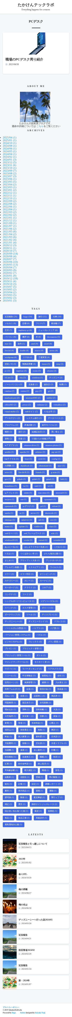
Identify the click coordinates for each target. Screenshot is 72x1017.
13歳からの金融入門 (42, 439)
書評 (26, 337)
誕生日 (48, 384)
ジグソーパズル (49, 601)
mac (8, 344)
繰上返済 (43, 764)
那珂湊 (9, 797)
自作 (21, 344)
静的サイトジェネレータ (44, 804)
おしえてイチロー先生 (36, 547)
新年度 (40, 737)
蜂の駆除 (55, 777)
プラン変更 (54, 642)
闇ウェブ (57, 797)
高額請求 (41, 818)
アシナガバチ (53, 560)
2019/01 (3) (9, 300)
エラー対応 (27, 574)
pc (7, 371)
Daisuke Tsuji (40, 1013)
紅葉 (8, 764)
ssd (41, 520)
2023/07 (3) (9, 176)
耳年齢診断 (11, 770)
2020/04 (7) (9, 267)
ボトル (41, 655)
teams (9, 527)
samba (9, 513)
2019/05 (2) (9, 289)
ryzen (37, 371)
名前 (24, 696)
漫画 (24, 750)
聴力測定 (30, 770)
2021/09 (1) (9, 223)
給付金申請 (25, 764)
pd (43, 506)
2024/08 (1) (9, 145)
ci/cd (41, 459)
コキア (46, 588)
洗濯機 (9, 750)
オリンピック (47, 574)
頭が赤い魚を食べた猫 (16, 811)
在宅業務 (45, 703)
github (21, 479)
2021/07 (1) (9, 225)
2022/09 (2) (9, 201)
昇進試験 (30, 425)
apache (24, 452)
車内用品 (24, 791)
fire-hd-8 (23, 472)
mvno (54, 351)
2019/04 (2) (9, 292)
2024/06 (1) (9, 148)
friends (40, 472)
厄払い (9, 696)
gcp (38, 391)
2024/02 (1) (9, 156)
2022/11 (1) (9, 195)
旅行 (42, 317)
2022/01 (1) (9, 217)
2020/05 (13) (10, 264)
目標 (26, 323)
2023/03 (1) (9, 187)
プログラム (11, 425)
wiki (54, 533)
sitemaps (10, 520)
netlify (51, 398)
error (8, 472)
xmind (43, 540)
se (22, 513)
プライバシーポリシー (11, 1007)
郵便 (24, 797)
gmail (50, 479)
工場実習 (44, 357)
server (35, 513)
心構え (54, 723)
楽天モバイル (49, 425)
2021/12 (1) (9, 220)
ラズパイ (10, 669)
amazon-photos (53, 445)
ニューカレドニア (48, 330)
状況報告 (10, 757)
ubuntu (51, 371)
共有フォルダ (12, 689)
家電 (8, 723)
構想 (8, 432)
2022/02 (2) (9, 214)
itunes (46, 364)
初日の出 (45, 689)
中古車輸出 (29, 676)
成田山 (9, 730)
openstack (50, 499)
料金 (8, 737)
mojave (9, 499)
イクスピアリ (36, 567)
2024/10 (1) (9, 143)
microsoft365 (33, 398)
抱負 (41, 730)
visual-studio (12, 412)
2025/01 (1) (9, 140)
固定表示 (28, 703)
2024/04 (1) (9, 154)
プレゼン (10, 649)
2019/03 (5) (9, 295)
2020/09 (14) (10, 253)
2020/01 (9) (9, 275)
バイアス (38, 628)
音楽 (21, 439)
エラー (9, 574)
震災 (21, 804)
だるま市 (49, 412)
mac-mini (43, 493)
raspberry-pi (25, 330)
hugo (27, 317)
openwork (11, 506)
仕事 (57, 317)
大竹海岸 (10, 716)
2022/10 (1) (9, 198)
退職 (39, 791)
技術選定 (26, 730)
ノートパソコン (13, 384)
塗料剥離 (41, 710)
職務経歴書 (29, 364)
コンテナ (10, 594)
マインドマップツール (16, 662)
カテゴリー (11, 581)
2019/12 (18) (10, 278)
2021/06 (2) (9, 228)
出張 (30, 689)
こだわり (59, 547)
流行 (21, 432)
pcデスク (28, 506)
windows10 (11, 540)
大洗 (57, 710)
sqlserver (26, 520)
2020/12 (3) (9, 245)
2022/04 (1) (9, 209)
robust (56, 506)
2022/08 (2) (9, 203)
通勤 (52, 791)
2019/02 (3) (9, 297)
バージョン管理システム (17, 635)
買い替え (57, 432)
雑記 (8, 804)
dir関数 (9, 466)
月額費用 (10, 743)
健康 (45, 682)
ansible (9, 452)
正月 (8, 330)
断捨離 (56, 323)
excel (48, 344)
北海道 (33, 384)
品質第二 (39, 696)
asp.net (56, 452)
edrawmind (45, 466)
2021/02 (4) (9, 239)
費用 (8, 791)
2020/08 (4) (9, 256)
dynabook (26, 466)
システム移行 (34, 418)
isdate (28, 493)
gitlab (36, 479)
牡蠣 (55, 750)
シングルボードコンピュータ (19, 601)
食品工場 (24, 818)
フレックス (35, 642)
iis (25, 486)
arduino (40, 452)
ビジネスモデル (13, 642)
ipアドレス (11, 493)
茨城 (39, 777)
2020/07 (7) (9, 259)
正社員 (40, 743)
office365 (10, 405)
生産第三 (28, 757)
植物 (26, 743)
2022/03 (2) (9, 212)
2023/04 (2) (9, 184)
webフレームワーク (34, 533)
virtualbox (60, 405)
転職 (63, 384)
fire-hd (9, 351)
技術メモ (10, 364)
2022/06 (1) (9, 206)
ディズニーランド (38, 621)
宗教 (43, 716)
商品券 (56, 696)
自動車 (9, 777)
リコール (10, 676)
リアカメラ (54, 669)
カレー (29, 581)
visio (52, 527)
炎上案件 (39, 750)
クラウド (30, 588)
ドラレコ (59, 621)
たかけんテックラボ (36, 5)
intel (38, 486)
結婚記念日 (38, 432)
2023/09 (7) (9, 170)
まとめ (9, 560)
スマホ (27, 357)
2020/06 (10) (10, 261)
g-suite (55, 472)
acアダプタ (11, 445)
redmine (42, 405)
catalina (9, 391)
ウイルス (55, 567)
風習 (38, 811)
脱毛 (59, 770)
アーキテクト (12, 418)
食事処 (52, 811)
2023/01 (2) (9, 190)
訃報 (21, 784)
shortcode (51, 513)
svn (53, 520)
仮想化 (46, 676)
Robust (23, 1013)
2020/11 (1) (9, 248)
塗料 (26, 710)
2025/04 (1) (9, 137)
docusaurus (53, 337)
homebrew (11, 486)
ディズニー (55, 378)
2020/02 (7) (9, 272)
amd (34, 344)
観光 (8, 784)
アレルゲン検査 (13, 567)
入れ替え (61, 682)
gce (8, 479)
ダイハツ (47, 608)
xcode (28, 540)
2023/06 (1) (9, 178)
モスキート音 (42, 662)
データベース (55, 418)
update (23, 527)
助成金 (62, 689)
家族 (57, 716)
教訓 (55, 730)
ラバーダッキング (32, 669)
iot (50, 486)
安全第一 (28, 716)
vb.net (9, 378)
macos (39, 351)
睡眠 (43, 757)
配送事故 (39, 797)
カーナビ (45, 581)
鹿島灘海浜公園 (13, 825)
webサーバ (11, 533)
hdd (64, 479)
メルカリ (10, 323)
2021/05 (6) (9, 231)
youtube (59, 540)
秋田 (57, 757)
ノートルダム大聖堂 (15, 628)
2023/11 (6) (9, 165)
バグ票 (54, 628)
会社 (61, 676)
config (56, 459)
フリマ (40, 323)
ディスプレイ (49, 615)
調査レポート (53, 784)
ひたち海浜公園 (52, 554)
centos (25, 391)
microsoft (61, 493)
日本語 (56, 737)
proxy (27, 405)
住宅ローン (11, 682)
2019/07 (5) (9, 286)
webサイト (31, 412)
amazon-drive (31, 445)
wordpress (11, 357)
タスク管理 (29, 608)
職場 (45, 770)
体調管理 (30, 682)
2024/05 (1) (9, 151)
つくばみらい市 (29, 554)
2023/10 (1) (9, 167)
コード (27, 594)
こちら (40, 126)
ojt (35, 499)
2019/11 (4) (9, 281)
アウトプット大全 (30, 560)
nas (23, 499)
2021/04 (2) (9, 234)
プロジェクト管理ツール (17, 655)
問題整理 (10, 703)
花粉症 (25, 777)
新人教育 (24, 737)
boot (28, 459)
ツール (31, 615)
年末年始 (37, 723)
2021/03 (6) (9, 237)
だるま (9, 554)
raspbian (21, 371)
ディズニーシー (13, 621)
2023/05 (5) (9, 181)
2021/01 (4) (9, 242)
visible (38, 527)
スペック (10, 608)
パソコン (10, 337)
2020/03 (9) (9, 270)
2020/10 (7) (9, 250)
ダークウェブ (12, 615)
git (50, 391)
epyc (61, 466)
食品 (8, 818)
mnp (59, 364)
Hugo (14, 1013)
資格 (8, 439)
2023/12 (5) (9, 162)
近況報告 (11, 317)
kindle (24, 351)
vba (23, 378)
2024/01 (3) (9, 159)
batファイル (12, 459)
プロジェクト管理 (32, 649)
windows (37, 378)
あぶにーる (11, 547)
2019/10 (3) (9, 283)
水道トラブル (59, 743)
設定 (35, 784)
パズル (41, 635)
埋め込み (10, 710)
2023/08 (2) (9, 173)
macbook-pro (12, 398)
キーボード (11, 588)
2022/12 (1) (9, 192)
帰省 (21, 723)
